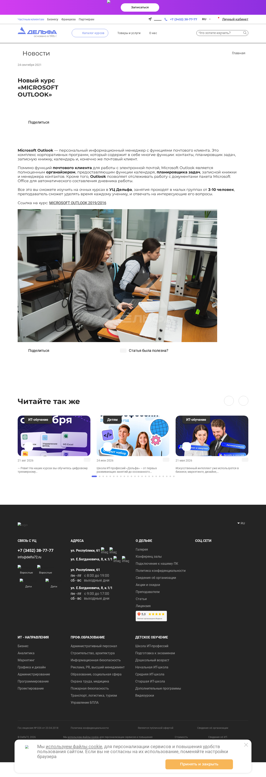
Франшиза (68, 19)
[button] (229, 401)
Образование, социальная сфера (96, 674)
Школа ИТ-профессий (151, 646)
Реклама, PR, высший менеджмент (98, 667)
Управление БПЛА (85, 703)
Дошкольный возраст (152, 660)
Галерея (142, 549)
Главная (238, 53)
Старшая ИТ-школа (150, 681)
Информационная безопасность (96, 660)
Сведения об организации (156, 578)
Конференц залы (149, 557)
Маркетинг (26, 660)
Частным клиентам (31, 19)
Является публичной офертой (155, 728)
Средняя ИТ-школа (149, 674)
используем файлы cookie (83, 737)
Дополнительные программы (158, 688)
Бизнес (23, 646)
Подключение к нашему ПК (157, 564)
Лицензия (143, 606)
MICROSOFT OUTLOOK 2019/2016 (77, 203)
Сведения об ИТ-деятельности (218, 739)
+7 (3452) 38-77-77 (183, 19)
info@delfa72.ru (29, 557)
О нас (153, 33)
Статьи (141, 599)
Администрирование (34, 674)
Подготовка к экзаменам (155, 653)
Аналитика (26, 653)
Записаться (140, 7)
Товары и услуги (128, 33)
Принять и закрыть (199, 764)
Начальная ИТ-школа (151, 667)
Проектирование (31, 688)
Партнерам (86, 19)
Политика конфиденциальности (161, 571)
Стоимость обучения (181, 739)
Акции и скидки (148, 585)
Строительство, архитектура (93, 653)
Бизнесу (52, 19)
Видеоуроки (144, 695)
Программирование (33, 681)
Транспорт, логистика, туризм (94, 695)
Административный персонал (94, 646)
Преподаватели (148, 592)
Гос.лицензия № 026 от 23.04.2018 (38, 728)
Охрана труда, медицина (90, 681)
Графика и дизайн (32, 667)
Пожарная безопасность (90, 688)
